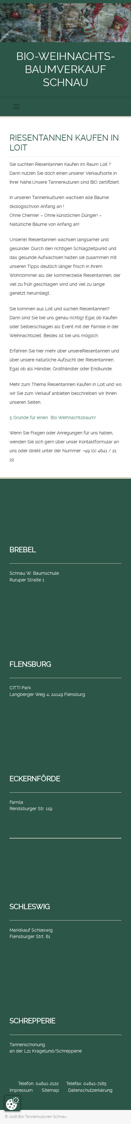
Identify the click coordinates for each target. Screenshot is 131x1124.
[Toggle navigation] (16, 106)
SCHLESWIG (30, 906)
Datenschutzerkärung (90, 1090)
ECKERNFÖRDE (35, 778)
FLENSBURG (30, 664)
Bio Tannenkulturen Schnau (42, 1116)
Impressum (21, 1090)
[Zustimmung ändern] (12, 1103)
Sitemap (50, 1090)
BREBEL (23, 549)
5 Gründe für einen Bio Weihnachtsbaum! (53, 417)
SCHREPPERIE (32, 1021)
